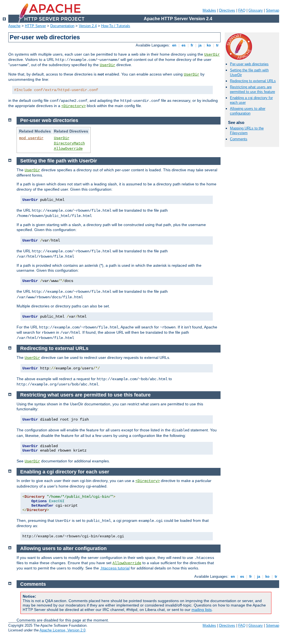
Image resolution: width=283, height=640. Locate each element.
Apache (14, 26)
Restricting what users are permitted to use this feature (252, 89)
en (174, 45)
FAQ (241, 10)
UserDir (212, 54)
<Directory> (73, 106)
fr (192, 45)
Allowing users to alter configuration (247, 111)
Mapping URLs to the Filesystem (247, 130)
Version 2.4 (88, 26)
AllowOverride (68, 148)
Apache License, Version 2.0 (62, 630)
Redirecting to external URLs (253, 81)
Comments (238, 139)
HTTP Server (35, 26)
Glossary (255, 10)
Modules (209, 10)
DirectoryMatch (69, 143)
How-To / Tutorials (115, 26)
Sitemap (272, 10)
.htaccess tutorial (115, 568)
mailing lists (202, 609)
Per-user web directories (249, 64)
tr (217, 45)
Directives (227, 10)
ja (200, 45)
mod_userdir (31, 138)
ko (209, 45)
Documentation (62, 26)
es (183, 45)
